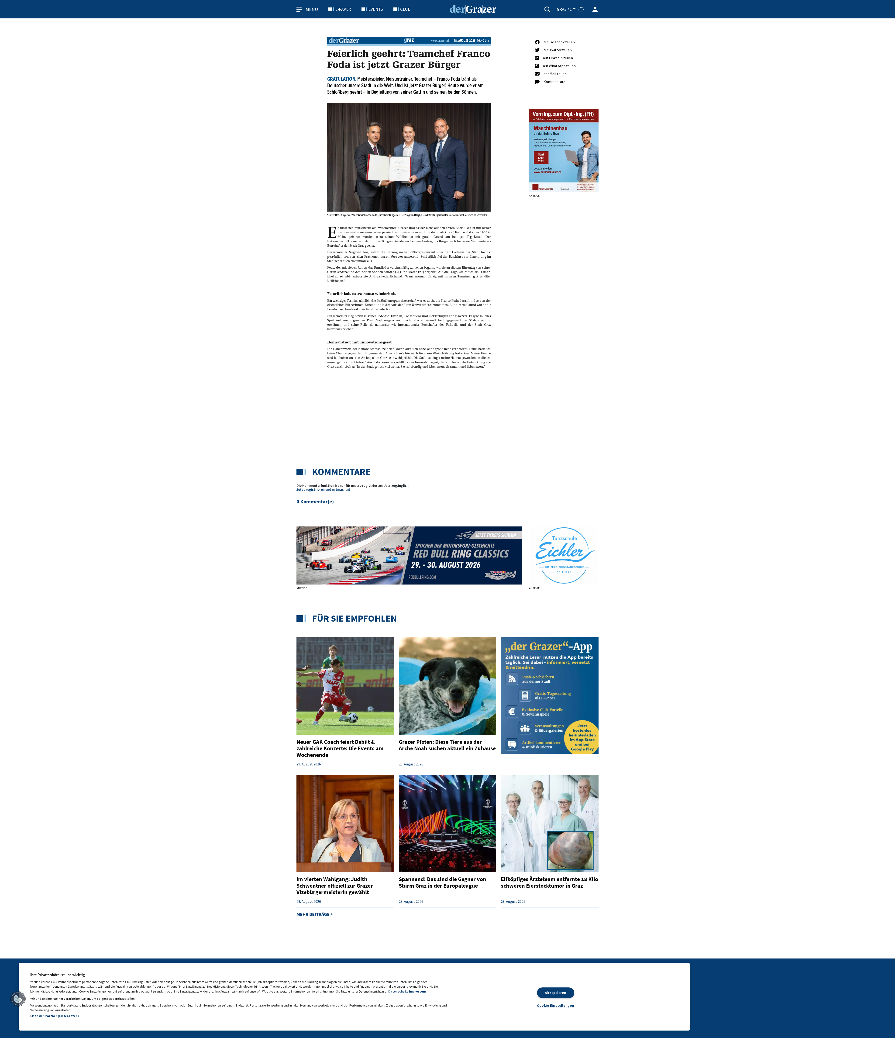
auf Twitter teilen (558, 50)
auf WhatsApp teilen (559, 65)
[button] (17, 998)
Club (405, 9)
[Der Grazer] (473, 8)
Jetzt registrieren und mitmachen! (323, 489)
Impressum (417, 991)
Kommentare (554, 81)
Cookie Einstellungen (555, 1005)
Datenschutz (398, 991)
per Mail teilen (555, 73)
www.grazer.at (439, 40)
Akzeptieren (555, 992)
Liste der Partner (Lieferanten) (54, 1016)
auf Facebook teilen (559, 42)
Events (375, 9)
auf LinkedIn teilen (558, 57)
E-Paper (343, 9)
